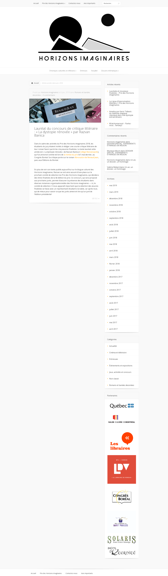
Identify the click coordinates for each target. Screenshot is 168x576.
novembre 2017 (116, 283)
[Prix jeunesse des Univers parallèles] (121, 522)
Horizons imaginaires (49, 92)
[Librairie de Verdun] (121, 469)
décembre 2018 (115, 198)
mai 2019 (113, 185)
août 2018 (113, 224)
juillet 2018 (114, 231)
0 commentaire (49, 95)
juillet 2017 (114, 309)
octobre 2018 (115, 211)
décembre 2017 (115, 277)
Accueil (36, 83)
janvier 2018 (114, 270)
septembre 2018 (116, 218)
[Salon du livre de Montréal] (121, 419)
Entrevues (113, 359)
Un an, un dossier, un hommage (121, 161)
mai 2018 (113, 244)
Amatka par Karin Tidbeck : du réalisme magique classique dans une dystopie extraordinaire (121, 114)
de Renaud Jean (86, 157)
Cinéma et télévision (118, 352)
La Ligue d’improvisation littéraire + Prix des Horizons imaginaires (121, 103)
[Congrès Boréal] (121, 497)
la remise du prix (71, 154)
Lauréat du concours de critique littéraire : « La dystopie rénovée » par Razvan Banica (66, 132)
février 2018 (114, 263)
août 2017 (113, 303)
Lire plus (95, 198)
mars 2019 (113, 192)
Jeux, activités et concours (120, 372)
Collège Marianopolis (89, 152)
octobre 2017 (115, 290)
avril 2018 (113, 250)
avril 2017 (113, 329)
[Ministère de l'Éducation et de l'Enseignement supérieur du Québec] (121, 405)
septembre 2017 (116, 296)
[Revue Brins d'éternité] (121, 551)
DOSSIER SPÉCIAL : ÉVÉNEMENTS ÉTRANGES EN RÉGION (121, 144)
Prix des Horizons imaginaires (51, 573)
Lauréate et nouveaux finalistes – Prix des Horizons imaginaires (121, 93)
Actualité (113, 346)
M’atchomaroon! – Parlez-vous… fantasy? (120, 124)
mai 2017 (113, 322)
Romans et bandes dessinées (121, 385)
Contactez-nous (71, 573)
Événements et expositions (120, 365)
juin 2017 (113, 316)
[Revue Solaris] (121, 539)
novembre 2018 (116, 205)
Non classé (114, 378)
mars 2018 (113, 257)
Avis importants (87, 573)
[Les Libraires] (121, 441)
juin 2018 (113, 237)
